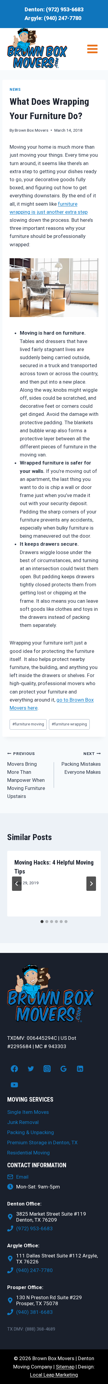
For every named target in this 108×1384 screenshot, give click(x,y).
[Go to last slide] (17, 883)
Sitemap (65, 1367)
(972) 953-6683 (64, 9)
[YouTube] (14, 1085)
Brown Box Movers (31, 130)
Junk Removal (23, 1122)
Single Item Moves (28, 1112)
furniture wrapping (69, 724)
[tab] (42, 921)
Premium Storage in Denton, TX (42, 1142)
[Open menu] (92, 49)
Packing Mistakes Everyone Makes (81, 763)
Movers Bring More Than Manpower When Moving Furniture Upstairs (26, 775)
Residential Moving (28, 1153)
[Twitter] (31, 1069)
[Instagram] (47, 1069)
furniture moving (28, 724)
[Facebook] (14, 1069)
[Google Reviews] (63, 1069)
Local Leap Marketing (54, 1375)
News (15, 89)
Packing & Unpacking (30, 1132)
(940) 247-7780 (62, 18)
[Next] (91, 883)
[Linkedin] (80, 1069)
